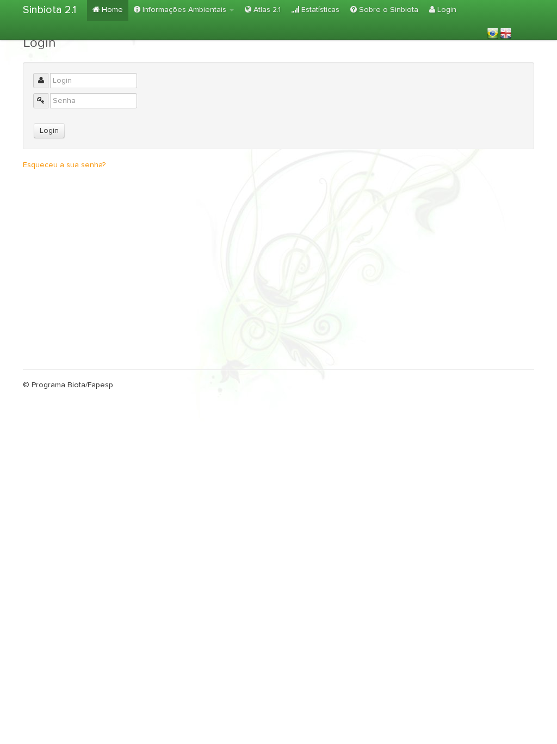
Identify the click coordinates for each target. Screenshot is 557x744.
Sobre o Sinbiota (387, 10)
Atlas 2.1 (266, 10)
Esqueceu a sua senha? (64, 165)
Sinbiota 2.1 (49, 9)
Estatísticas (319, 10)
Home (111, 10)
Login (445, 10)
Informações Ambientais (184, 10)
